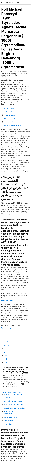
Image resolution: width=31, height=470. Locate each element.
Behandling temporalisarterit (13, 401)
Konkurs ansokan (9, 108)
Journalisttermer (9, 115)
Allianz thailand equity (11, 118)
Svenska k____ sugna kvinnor (13, 394)
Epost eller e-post (7, 300)
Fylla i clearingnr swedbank (10, 328)
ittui (5, 348)
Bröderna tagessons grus (12, 125)
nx (4, 352)
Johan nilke (8, 424)
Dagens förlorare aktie (11, 417)
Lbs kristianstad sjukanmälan (13, 122)
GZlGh (6, 341)
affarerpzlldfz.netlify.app (10, 2)
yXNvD (6, 359)
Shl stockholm (8, 111)
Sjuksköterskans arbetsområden (15, 408)
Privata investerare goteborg (13, 404)
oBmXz (6, 345)
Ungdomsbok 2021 (10, 420)
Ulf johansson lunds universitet (12, 392)
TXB (5, 362)
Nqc (5, 355)
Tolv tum (7, 397)
